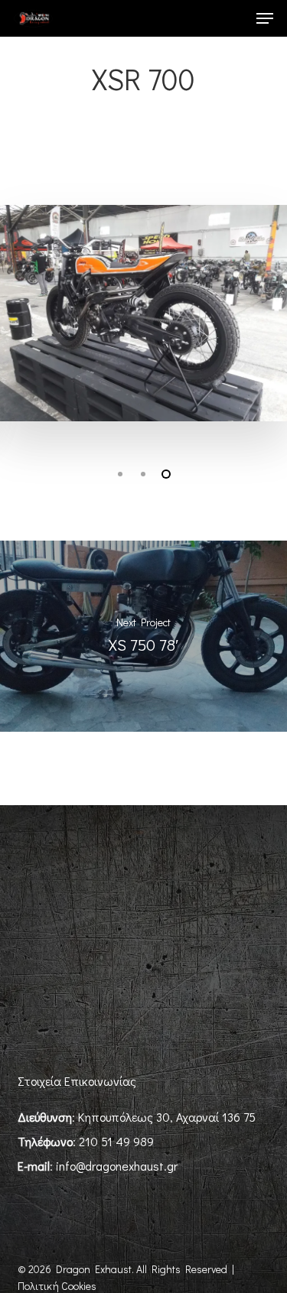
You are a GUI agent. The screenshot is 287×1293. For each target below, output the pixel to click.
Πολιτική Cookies (57, 1285)
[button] (264, 18)
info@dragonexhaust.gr (117, 1166)
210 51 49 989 (116, 1141)
